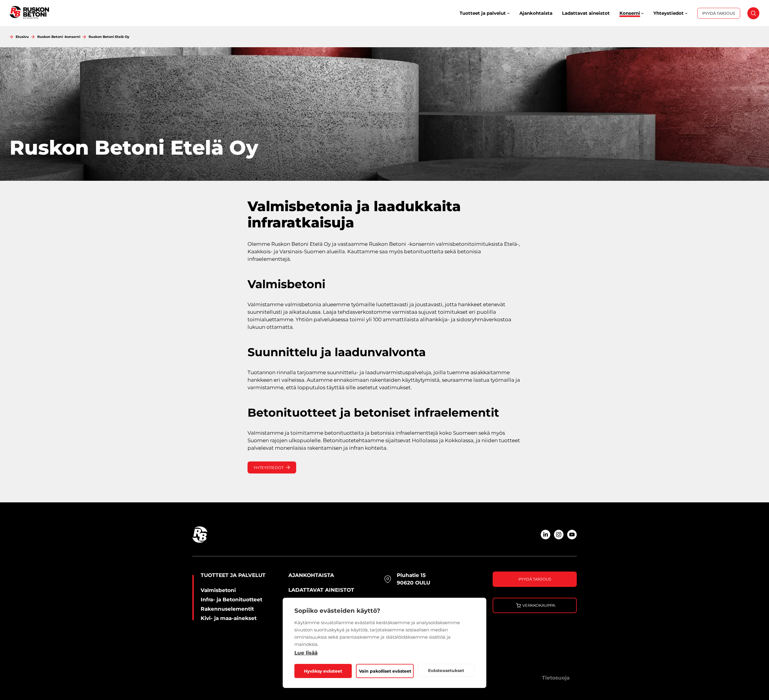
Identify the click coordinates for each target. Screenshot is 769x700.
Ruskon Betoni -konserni (58, 37)
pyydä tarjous (534, 579)
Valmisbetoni (218, 590)
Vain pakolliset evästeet (385, 671)
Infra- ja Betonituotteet (231, 600)
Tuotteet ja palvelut (233, 575)
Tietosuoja (556, 678)
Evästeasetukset (446, 670)
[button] (750, 16)
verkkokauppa (538, 605)
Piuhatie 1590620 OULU (413, 579)
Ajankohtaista (311, 575)
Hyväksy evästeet (323, 671)
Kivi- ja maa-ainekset (229, 618)
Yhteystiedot (269, 467)
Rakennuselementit (227, 609)
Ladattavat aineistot (321, 590)
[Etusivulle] (29, 13)
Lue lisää (306, 653)
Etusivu (22, 37)
